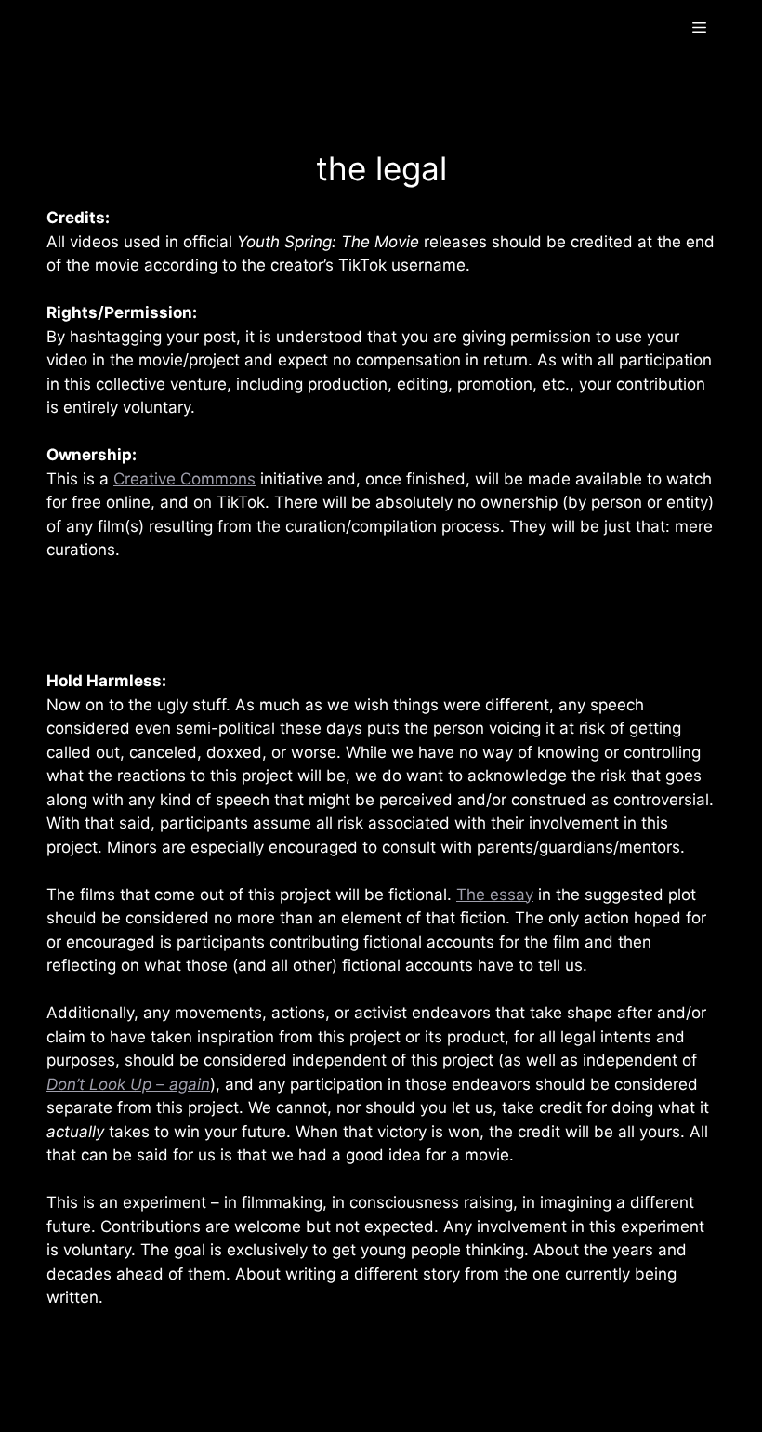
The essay (494, 894)
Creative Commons (184, 479)
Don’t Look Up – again (128, 1084)
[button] (699, 28)
